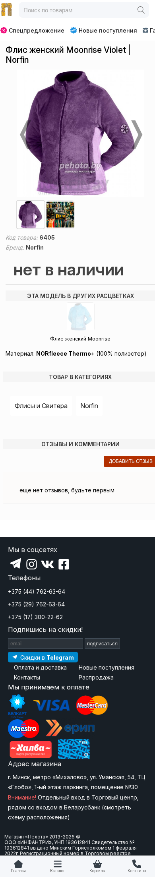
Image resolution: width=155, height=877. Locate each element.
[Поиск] (141, 10)
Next (136, 134)
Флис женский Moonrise (80, 339)
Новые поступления (108, 30)
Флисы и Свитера (41, 406)
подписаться (102, 644)
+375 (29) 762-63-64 (36, 604)
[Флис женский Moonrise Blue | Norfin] (80, 317)
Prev (25, 134)
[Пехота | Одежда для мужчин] (6, 10)
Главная (18, 871)
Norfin (89, 406)
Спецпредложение (36, 30)
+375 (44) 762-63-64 (36, 591)
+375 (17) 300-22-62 (35, 617)
